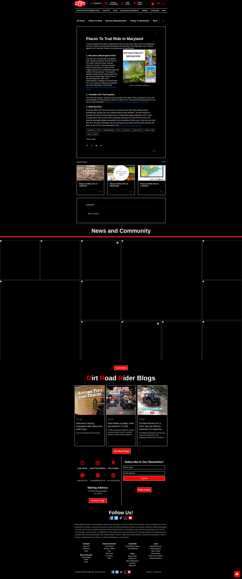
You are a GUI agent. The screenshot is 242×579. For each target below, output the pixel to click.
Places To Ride (95, 21)
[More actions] (155, 33)
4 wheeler (90, 130)
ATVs (99, 130)
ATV (118, 130)
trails (89, 134)
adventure (126, 130)
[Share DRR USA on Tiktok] (121, 518)
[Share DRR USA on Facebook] (111, 518)
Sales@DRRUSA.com (97, 480)
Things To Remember (139, 21)
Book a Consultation (113, 3)
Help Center (82, 468)
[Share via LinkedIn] (96, 145)
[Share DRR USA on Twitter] (116, 518)
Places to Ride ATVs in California (88, 185)
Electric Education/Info (116, 21)
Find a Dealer (140, 3)
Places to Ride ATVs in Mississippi (119, 185)
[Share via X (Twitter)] (92, 145)
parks (95, 134)
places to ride (137, 130)
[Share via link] (101, 145)
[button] (152, 3)
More (155, 21)
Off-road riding (109, 130)
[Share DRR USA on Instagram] (126, 518)
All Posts (81, 21)
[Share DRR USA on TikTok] (121, 572)
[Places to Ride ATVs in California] (90, 173)
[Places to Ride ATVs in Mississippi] (121, 173)
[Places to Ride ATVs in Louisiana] (151, 173)
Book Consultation (97, 468)
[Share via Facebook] (87, 145)
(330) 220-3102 (82, 480)
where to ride (149, 130)
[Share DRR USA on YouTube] (130, 518)
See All (163, 161)
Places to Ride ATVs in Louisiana (149, 185)
